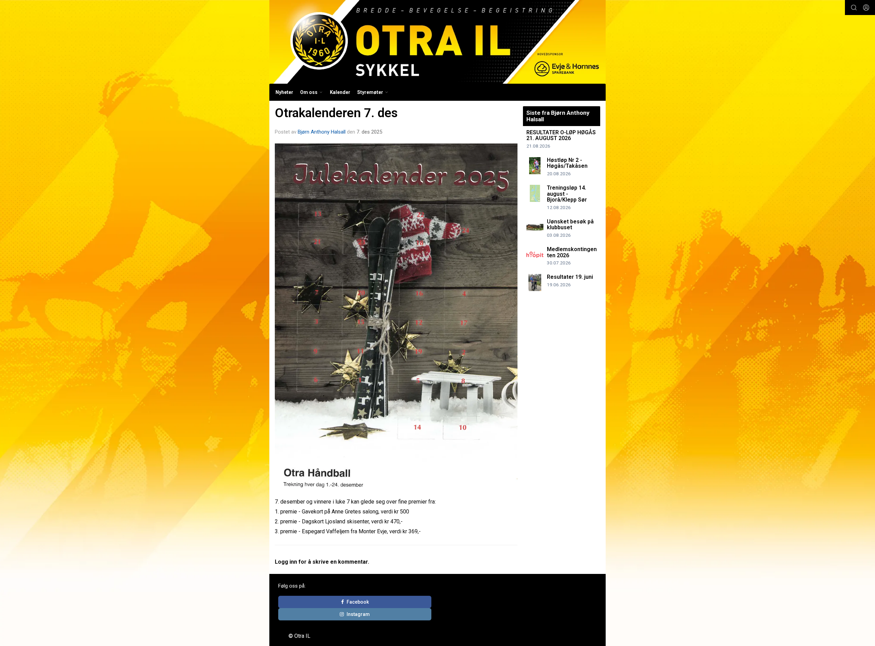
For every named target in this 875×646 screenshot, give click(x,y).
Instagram (358, 614)
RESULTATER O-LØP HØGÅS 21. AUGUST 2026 (561, 135)
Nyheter (284, 92)
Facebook (358, 602)
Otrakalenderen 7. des (336, 113)
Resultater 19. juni (570, 277)
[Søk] (854, 7)
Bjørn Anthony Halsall (322, 132)
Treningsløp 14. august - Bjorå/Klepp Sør (567, 193)
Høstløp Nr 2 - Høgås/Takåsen (567, 163)
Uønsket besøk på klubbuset (570, 224)
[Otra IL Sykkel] (437, 42)
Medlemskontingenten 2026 (572, 252)
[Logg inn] (866, 7)
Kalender (340, 92)
